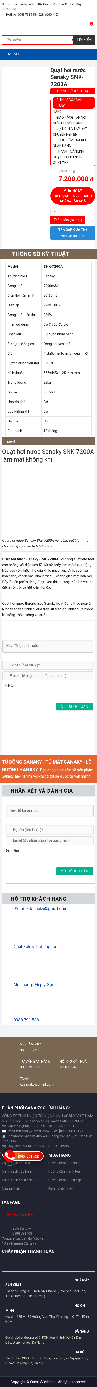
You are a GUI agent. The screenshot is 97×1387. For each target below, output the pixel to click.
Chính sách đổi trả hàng (19, 1180)
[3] (15, 693)
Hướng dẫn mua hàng (64, 1163)
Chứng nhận (11, 1188)
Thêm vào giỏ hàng (68, 220)
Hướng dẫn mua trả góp (66, 1180)
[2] (10, 693)
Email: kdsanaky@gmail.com (41, 908)
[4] (21, 693)
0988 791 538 (28, 1156)
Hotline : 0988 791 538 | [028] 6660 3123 (32, 14)
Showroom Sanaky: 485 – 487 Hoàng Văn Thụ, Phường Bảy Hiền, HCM (41, 6)
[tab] (11, 441)
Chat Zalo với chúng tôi (35, 946)
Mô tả (11, 441)
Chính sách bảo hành (17, 1171)
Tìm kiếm (84, 39)
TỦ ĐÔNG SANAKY (22, 762)
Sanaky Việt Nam (21, 1214)
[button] (13, 54)
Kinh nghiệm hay (60, 1188)
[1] (4, 693)
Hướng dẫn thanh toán (65, 1171)
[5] (27, 693)
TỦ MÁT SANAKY (64, 762)
